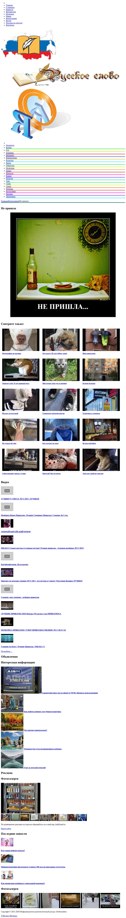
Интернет (10, 155)
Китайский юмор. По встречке (14, 564)
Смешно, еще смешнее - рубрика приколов (20, 597)
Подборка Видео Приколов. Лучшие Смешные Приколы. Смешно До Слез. (34, 515)
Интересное (11, 12)
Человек (9, 194)
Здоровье (10, 153)
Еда (7, 150)
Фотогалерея (11, 18)
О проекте (10, 7)
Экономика (10, 197)
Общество (10, 166)
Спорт (8, 186)
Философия (11, 191)
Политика (10, 168)
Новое (8, 16)
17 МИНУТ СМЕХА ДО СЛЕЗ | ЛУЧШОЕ (20, 499)
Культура (9, 160)
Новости (9, 10)
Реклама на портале (14, 23)
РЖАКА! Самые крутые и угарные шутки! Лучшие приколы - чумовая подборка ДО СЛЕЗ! (42, 548)
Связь (8, 184)
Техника (9, 189)
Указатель (10, 145)
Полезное (10, 14)
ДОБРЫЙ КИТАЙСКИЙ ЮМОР (16, 532)
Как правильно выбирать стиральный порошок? (23, 883)
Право (8, 171)
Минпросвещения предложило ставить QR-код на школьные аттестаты (33, 867)
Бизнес (9, 147)
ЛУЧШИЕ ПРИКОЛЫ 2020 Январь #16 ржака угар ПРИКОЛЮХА (31, 614)
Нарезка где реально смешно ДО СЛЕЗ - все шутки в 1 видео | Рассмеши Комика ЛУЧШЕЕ (42, 581)
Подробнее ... (6, 651)
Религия (9, 178)
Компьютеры (11, 158)
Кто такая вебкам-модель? (13, 851)
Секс (8, 181)
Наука (8, 163)
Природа (9, 173)
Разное (9, 176)
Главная (9, 5)
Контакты (10, 25)
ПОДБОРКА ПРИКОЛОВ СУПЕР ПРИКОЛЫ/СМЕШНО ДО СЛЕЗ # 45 (33, 630)
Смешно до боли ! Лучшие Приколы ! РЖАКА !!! (23, 647)
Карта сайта (6, 829)
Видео (8, 21)
